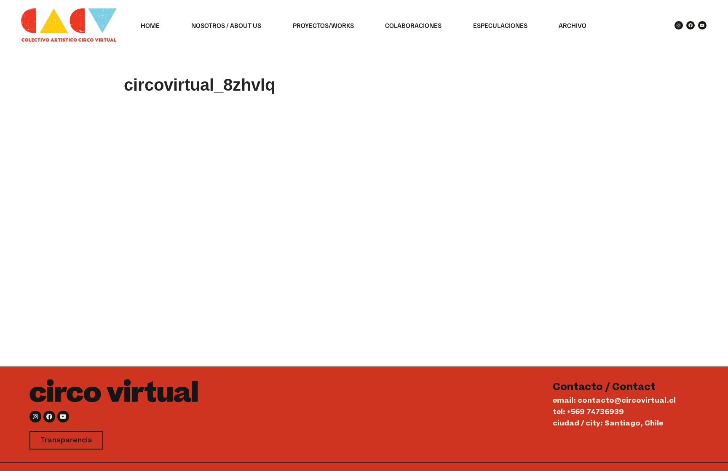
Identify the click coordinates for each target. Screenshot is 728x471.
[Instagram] (678, 25)
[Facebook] (690, 25)
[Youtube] (702, 25)
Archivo (572, 25)
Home (150, 25)
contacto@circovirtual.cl (627, 401)
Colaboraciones (413, 25)
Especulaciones (500, 25)
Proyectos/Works (323, 25)
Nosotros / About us (226, 25)
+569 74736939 (595, 412)
